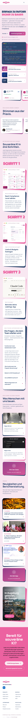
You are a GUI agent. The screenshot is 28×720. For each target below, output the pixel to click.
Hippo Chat (5, 698)
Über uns (5, 704)
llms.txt (4, 717)
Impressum (17, 704)
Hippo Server (5, 696)
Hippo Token (5, 694)
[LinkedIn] (4, 687)
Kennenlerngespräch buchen (14, 668)
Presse (4, 706)
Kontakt (4, 33)
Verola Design (14, 717)
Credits (17, 708)
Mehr (16, 698)
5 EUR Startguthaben (16, 33)
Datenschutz (18, 706)
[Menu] (24, 2)
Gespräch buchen (6, 708)
